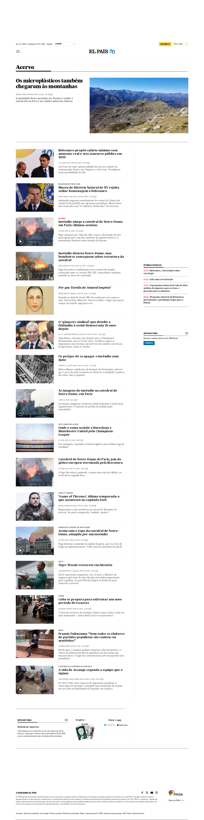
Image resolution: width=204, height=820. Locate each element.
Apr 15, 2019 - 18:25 (96, 334)
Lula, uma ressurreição (161, 279)
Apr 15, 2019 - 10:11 (80, 646)
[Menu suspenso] (18, 51)
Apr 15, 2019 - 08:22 (94, 679)
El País (61, 231)
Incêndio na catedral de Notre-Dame (74, 527)
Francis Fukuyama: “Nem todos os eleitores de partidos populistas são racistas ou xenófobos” (91, 637)
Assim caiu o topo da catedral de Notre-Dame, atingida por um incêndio (88, 533)
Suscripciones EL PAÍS (94, 813)
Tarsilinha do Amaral (67, 294)
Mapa (82, 813)
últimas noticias (153, 265)
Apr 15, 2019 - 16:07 (74, 440)
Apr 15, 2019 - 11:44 (82, 609)
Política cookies (55, 813)
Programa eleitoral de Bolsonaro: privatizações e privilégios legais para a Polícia (164, 300)
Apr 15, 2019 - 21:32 (87, 294)
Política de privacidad (71, 813)
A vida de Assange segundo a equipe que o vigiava (90, 672)
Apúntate (149, 343)
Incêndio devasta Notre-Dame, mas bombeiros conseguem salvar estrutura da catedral (91, 257)
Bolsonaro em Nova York (69, 184)
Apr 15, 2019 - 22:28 (85, 266)
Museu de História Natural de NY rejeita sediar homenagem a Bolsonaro (88, 189)
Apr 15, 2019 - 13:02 (89, 571)
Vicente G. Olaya (65, 366)
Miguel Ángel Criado (24, 94)
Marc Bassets (64, 266)
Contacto (19, 813)
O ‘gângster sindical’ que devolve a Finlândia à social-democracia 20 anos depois (87, 326)
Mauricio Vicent (65, 609)
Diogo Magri (63, 197)
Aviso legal (44, 813)
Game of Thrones (65, 493)
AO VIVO (61, 218)
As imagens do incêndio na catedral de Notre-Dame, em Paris (87, 392)
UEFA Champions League (68, 424)
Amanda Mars (64, 646)
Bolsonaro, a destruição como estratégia (162, 272)
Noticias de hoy (138, 813)
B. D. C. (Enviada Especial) (68, 334)
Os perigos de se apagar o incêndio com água (88, 358)
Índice (129, 813)
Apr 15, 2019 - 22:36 (43, 94)
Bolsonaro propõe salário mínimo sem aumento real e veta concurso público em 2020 (90, 154)
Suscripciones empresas (112, 813)
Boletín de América (28, 727)
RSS (124, 813)
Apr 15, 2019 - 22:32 (87, 197)
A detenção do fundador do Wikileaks (75, 666)
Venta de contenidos (31, 813)
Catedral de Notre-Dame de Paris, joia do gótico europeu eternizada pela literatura (90, 461)
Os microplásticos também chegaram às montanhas (49, 83)
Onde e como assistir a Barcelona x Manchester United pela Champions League (85, 431)
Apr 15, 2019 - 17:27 (87, 366)
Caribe (61, 596)
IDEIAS (60, 630)
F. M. (60, 163)
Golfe (60, 562)
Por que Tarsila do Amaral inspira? (84, 287)
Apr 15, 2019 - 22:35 (80, 163)
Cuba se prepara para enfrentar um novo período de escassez (90, 601)
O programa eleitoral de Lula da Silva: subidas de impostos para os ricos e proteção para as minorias (166, 288)
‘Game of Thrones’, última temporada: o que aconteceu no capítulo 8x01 (89, 498)
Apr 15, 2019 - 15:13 (79, 540)
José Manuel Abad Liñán (68, 679)
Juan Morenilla (65, 571)
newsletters (151, 333)
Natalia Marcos (65, 506)
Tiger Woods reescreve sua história (85, 565)
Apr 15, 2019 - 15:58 (87, 506)
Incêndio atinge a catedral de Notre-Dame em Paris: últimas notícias (90, 223)
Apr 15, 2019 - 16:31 (68, 400)
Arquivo (79, 720)
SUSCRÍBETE (165, 44)
